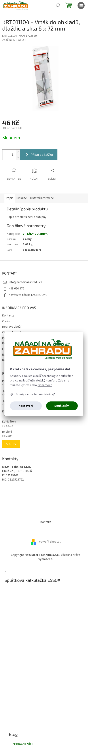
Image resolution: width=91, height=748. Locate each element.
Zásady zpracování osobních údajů (35, 394)
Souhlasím (61, 406)
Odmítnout (45, 385)
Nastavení (26, 406)
